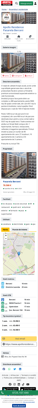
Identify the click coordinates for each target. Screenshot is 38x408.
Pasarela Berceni (12, 181)
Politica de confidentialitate (15, 378)
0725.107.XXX (20, 392)
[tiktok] (23, 384)
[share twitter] (14, 369)
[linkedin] (19, 384)
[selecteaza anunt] (34, 154)
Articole (5, 375)
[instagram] (14, 384)
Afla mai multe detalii (29, 402)
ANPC (19, 380)
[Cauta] (16, 3)
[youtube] (27, 384)
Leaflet (14, 274)
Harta (5, 229)
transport (18, 76)
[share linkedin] (20, 369)
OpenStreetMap (22, 274)
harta (6, 76)
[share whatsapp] (9, 369)
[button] (19, 254)
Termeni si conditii (28, 375)
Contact (31, 378)
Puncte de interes (19, 229)
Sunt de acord (19, 405)
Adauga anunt (26, 3)
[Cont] (35, 3)
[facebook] (10, 384)
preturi (29, 76)
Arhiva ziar (15, 375)
